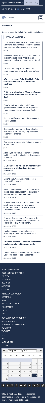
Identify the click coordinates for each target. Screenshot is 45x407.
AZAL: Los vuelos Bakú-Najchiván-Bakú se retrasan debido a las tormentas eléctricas (21, 81)
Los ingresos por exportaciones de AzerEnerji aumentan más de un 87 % (19, 232)
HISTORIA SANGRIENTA (11, 304)
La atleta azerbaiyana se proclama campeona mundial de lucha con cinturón (21, 69)
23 (41, 372)
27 (24, 375)
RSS (3, 339)
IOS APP (4, 345)
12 (19, 368)
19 (19, 372)
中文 (28, 9)
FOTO (3, 314)
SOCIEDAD (5, 286)
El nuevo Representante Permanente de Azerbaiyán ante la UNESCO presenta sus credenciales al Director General (21, 220)
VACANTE (5, 331)
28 (30, 375)
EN (9, 9)
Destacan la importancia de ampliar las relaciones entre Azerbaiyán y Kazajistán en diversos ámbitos (21, 131)
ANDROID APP (7, 342)
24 (7, 375)
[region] (23, 150)
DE (12, 9)
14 (30, 368)
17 (7, 372)
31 (7, 379)
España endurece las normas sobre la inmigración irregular (19, 180)
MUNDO (4, 300)
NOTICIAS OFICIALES (10, 270)
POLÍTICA (5, 276)
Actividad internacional (13, 324)
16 (41, 368)
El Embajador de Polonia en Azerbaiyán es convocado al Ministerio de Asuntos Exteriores (22, 168)
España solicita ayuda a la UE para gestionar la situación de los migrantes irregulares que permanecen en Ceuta (20, 107)
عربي (22, 9)
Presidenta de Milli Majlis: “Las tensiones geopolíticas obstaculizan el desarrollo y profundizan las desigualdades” (21, 191)
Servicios (6, 328)
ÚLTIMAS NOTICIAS (15, 37)
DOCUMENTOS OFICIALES (12, 273)
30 (41, 375)
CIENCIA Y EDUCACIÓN (11, 294)
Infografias (7, 307)
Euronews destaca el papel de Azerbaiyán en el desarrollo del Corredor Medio (22, 243)
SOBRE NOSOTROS (9, 321)
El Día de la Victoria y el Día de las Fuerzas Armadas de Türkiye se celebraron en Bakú (22, 94)
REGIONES (5, 283)
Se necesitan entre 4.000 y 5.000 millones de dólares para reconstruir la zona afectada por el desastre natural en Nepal (21, 57)
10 (7, 368)
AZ (2, 9)
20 (24, 372)
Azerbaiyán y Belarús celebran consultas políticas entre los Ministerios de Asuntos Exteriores (21, 155)
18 (12, 372)
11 (12, 368)
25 (12, 375)
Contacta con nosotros (13, 318)
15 (36, 368)
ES (18, 9)
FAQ (3, 335)
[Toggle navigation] (40, 17)
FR (15, 9)
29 (36, 375)
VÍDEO (4, 310)
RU (6, 9)
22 (36, 372)
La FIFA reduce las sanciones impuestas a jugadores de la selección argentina (21, 253)
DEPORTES (6, 297)
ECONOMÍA (6, 279)
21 (30, 372)
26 (19, 375)
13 (24, 368)
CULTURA (5, 289)
